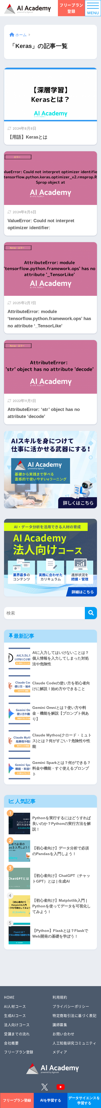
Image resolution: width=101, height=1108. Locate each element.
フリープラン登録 (71, 8)
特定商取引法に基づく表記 (75, 1015)
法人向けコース (17, 1024)
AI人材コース (15, 1006)
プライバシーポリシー (71, 1006)
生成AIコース (15, 1015)
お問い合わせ (64, 1033)
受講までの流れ (17, 1033)
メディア (60, 1051)
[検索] (91, 613)
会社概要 (11, 1042)
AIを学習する (50, 1100)
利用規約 (60, 997)
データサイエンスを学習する (84, 1100)
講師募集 (60, 1024)
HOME (9, 997)
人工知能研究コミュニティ (75, 1042)
